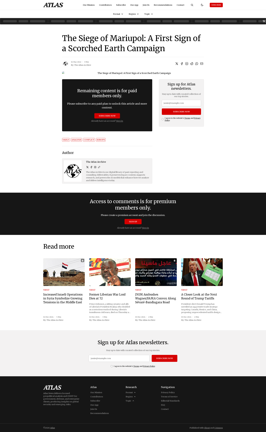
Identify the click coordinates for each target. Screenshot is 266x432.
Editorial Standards (170, 401)
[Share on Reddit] (192, 63)
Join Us (146, 5)
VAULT (66, 140)
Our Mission (89, 5)
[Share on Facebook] (182, 63)
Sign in (119, 121)
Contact (180, 5)
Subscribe (121, 5)
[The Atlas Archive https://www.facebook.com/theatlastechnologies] (91, 167)
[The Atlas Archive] (65, 63)
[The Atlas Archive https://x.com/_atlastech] (87, 167)
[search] (192, 5)
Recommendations (163, 5)
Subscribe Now (107, 116)
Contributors (105, 5)
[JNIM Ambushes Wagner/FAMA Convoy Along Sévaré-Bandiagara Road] (156, 272)
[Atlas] (53, 5)
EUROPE (101, 140)
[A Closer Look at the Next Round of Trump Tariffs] (202, 272)
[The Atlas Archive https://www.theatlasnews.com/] (99, 167)
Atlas (52, 428)
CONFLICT (89, 140)
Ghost (207, 428)
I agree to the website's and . (182, 119)
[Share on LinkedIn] (187, 63)
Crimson (218, 428)
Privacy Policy (149, 366)
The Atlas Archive (82, 65)
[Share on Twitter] (177, 63)
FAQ (163, 405)
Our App (134, 5)
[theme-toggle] (202, 5)
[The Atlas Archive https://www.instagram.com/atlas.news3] (95, 167)
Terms (187, 118)
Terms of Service (169, 396)
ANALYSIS (76, 140)
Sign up (133, 221)
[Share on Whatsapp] (197, 63)
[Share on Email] (202, 63)
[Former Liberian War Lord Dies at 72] (110, 272)
